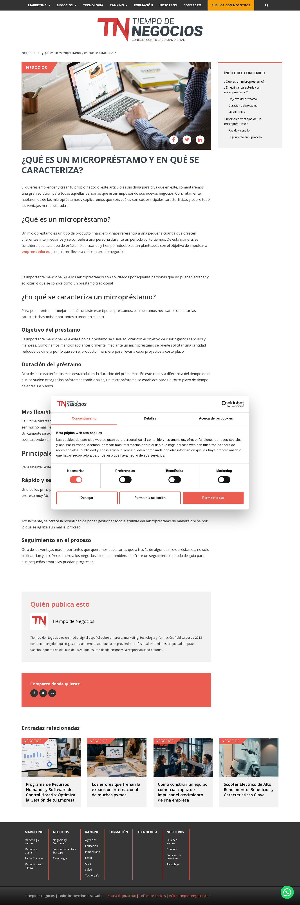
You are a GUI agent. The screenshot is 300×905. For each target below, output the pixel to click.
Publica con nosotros (230, 5)
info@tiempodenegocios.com (190, 896)
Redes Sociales (34, 858)
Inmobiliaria (92, 852)
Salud (88, 869)
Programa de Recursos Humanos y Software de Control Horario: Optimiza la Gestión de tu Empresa (50, 792)
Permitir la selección (150, 498)
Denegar (86, 498)
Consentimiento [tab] (84, 418)
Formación (143, 5)
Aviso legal (173, 864)
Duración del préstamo (243, 105)
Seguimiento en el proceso (245, 137)
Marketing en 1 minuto (34, 865)
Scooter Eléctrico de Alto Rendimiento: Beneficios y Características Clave (249, 789)
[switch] (125, 479)
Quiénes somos (172, 841)
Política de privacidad (122, 896)
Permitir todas (213, 498)
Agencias (90, 840)
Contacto (192, 5)
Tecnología (93, 5)
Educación (91, 846)
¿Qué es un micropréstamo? (244, 81)
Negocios (65, 5)
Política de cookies (152, 896)
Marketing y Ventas (32, 841)
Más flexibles (237, 112)
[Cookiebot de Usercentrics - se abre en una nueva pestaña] (225, 404)
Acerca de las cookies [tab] (216, 418)
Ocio (88, 864)
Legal (88, 858)
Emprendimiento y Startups (64, 850)
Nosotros (168, 5)
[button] (287, 892)
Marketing (37, 5)
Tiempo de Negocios (73, 621)
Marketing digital (31, 850)
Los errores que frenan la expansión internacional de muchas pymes (116, 789)
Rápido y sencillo (239, 130)
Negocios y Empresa (60, 841)
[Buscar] (266, 5)
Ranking (117, 5)
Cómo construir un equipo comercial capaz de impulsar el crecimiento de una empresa (183, 792)
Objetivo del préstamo (243, 99)
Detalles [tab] (150, 418)
